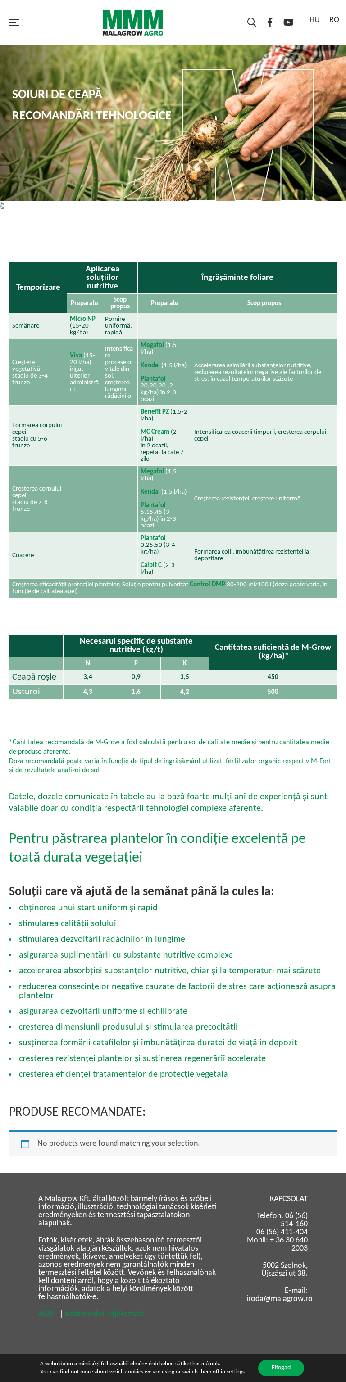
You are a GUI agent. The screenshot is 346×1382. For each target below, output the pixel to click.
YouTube (288, 22)
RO (334, 20)
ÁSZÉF (48, 1314)
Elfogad (281, 1367)
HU (315, 20)
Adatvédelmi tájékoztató (105, 1314)
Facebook (270, 22)
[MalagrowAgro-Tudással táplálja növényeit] (133, 22)
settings (236, 1372)
